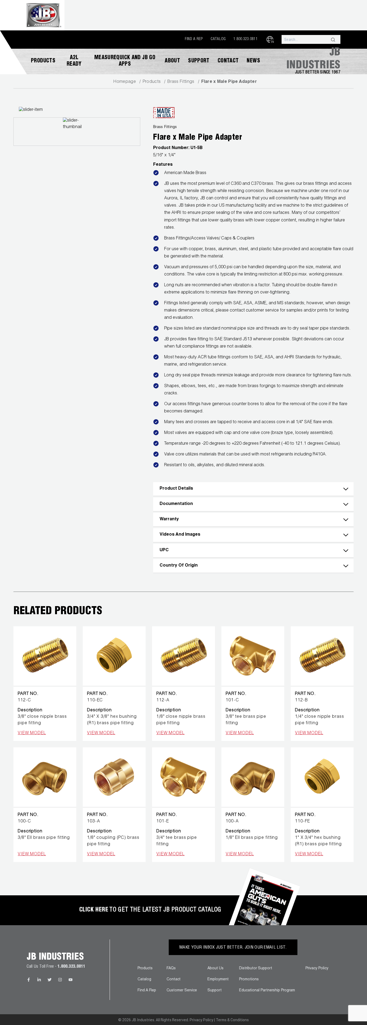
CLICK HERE (93, 910)
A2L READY (74, 61)
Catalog (218, 39)
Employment (218, 979)
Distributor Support (255, 968)
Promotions (249, 979)
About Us (215, 968)
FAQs (171, 968)
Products (43, 61)
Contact (228, 61)
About (172, 61)
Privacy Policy (316, 968)
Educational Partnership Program (267, 990)
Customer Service (182, 990)
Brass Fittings (180, 82)
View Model (32, 733)
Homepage (124, 82)
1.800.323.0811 (245, 39)
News (253, 61)
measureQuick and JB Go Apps (124, 61)
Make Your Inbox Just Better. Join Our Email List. (233, 948)
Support (199, 61)
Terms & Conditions (232, 1020)
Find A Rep (194, 39)
